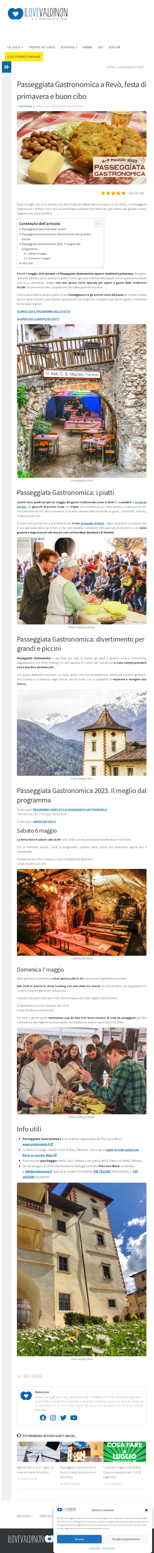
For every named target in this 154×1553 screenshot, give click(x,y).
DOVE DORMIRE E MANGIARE (24, 57)
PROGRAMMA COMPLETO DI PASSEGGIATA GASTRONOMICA (70, 809)
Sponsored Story (131, 67)
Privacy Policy (109, 1547)
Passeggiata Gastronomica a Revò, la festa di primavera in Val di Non (78, 1472)
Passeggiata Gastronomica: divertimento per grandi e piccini (56, 236)
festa (26, 1376)
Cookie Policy (95, 1547)
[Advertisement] (78, 30)
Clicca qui (40, 1410)
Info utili (27, 263)
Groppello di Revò (92, 523)
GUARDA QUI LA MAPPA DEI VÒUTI (38, 319)
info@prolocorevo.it (38, 1171)
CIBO (100, 47)
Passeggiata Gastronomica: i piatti (44, 229)
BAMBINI (87, 47)
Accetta (79, 1539)
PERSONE (115, 47)
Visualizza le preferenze (126, 1539)
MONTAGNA (68, 47)
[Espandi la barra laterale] (6, 67)
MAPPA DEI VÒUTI (45, 821)
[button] (146, 1510)
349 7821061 (102, 1171)
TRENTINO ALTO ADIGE (42, 47)
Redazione (26, 106)
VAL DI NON (13, 47)
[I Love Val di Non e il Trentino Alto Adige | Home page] (38, 14)
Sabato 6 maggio (37, 253)
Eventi (111, 67)
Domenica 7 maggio (39, 258)
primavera (37, 1376)
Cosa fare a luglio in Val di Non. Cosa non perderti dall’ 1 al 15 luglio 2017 (122, 1472)
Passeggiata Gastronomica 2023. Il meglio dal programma (51, 246)
